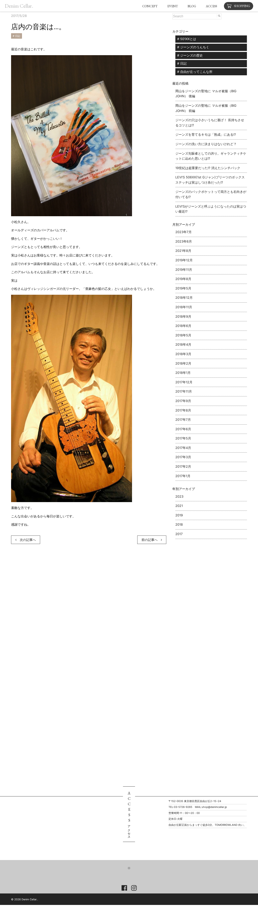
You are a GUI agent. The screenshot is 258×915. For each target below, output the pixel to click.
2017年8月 (183, 410)
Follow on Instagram (132, 875)
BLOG (192, 6)
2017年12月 (183, 382)
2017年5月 (183, 438)
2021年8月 (183, 251)
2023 (179, 496)
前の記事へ (151, 540)
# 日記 (16, 35)
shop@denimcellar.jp (214, 807)
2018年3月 (183, 354)
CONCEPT (150, 6)
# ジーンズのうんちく (193, 47)
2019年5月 (183, 288)
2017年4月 (183, 448)
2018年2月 (183, 363)
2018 (179, 524)
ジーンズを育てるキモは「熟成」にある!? (205, 134)
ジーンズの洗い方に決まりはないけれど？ (206, 144)
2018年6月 (183, 326)
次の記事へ (26, 540)
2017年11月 (183, 391)
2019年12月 (184, 260)
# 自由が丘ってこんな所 (194, 72)
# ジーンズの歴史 (190, 55)
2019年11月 (183, 270)
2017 (179, 534)
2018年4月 (183, 344)
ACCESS (211, 6)
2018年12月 (184, 298)
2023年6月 (183, 241)
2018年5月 (183, 335)
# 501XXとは (186, 39)
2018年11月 (183, 307)
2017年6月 (183, 429)
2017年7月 (183, 420)
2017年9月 (183, 401)
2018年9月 (183, 316)
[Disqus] (88, 607)
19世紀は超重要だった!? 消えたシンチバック (207, 168)
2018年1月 (183, 373)
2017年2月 (183, 466)
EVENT (172, 6)
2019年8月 (183, 279)
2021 (179, 506)
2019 (179, 515)
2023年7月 (183, 232)
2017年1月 (182, 476)
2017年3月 (183, 457)
